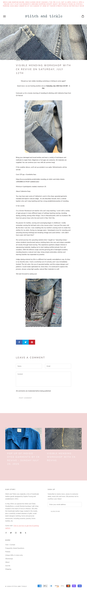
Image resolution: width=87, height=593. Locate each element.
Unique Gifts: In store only (14, 555)
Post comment (25, 398)
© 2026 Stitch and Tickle (16, 586)
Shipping (8, 569)
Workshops (9, 559)
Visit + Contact (10, 545)
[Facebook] (6, 532)
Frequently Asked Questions (14, 548)
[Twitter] (11, 532)
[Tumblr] (25, 532)
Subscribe (55, 511)
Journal (7, 566)
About (7, 562)
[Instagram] (16, 532)
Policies (7, 552)
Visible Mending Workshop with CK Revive (61, 457)
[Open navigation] (4, 16)
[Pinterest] (20, 532)
